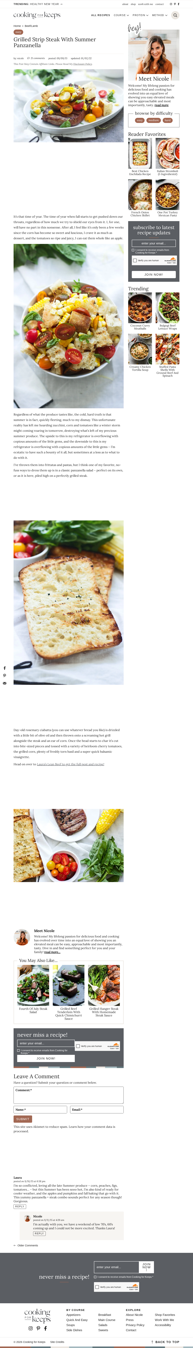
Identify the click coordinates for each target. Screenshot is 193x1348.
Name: (21, 1109)
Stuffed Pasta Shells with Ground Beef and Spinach (168, 371)
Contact (131, 1330)
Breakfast (104, 1314)
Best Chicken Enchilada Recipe (140, 172)
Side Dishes (74, 1330)
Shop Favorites (165, 1314)
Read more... (52, 952)
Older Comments (27, 1245)
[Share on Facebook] (4, 668)
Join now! (46, 1058)
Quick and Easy (77, 1320)
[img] (171, 4)
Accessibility (163, 1325)
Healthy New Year (36, 4)
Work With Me (164, 1320)
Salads (102, 1325)
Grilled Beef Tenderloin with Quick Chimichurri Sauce (68, 1013)
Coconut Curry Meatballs (140, 327)
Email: (77, 1109)
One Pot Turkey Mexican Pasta (167, 214)
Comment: (24, 1090)
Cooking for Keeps (37, 15)
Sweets (103, 1330)
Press (130, 1320)
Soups (70, 1325)
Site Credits (57, 1341)
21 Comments (38, 58)
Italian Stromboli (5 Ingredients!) (167, 172)
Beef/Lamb (31, 25)
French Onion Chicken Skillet (140, 214)
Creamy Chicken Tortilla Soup (140, 368)
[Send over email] (4, 683)
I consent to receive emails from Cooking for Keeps (44, 1051)
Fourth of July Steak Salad (33, 1010)
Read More (162, 105)
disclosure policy (82, 63)
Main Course (106, 1320)
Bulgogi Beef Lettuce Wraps (167, 327)
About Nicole (134, 1314)
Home (17, 25)
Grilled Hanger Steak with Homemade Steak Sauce (104, 1012)
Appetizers (73, 1314)
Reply (19, 1206)
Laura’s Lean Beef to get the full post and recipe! (70, 764)
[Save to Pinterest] (4, 675)
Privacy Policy (135, 1325)
